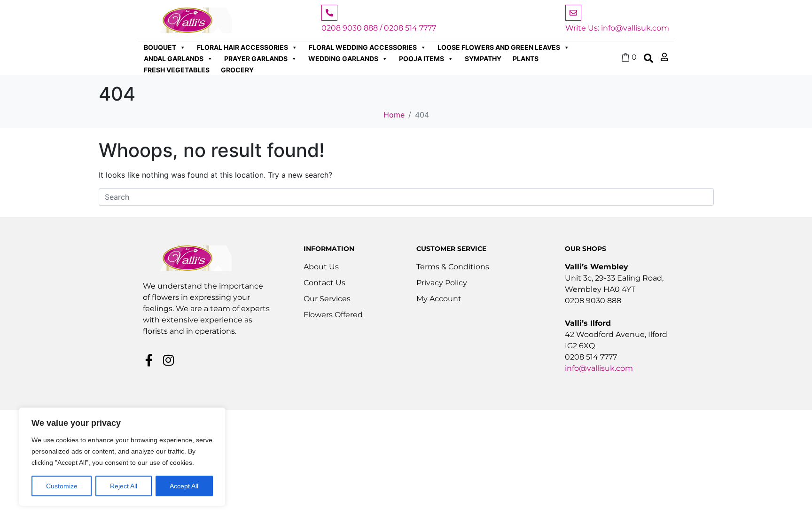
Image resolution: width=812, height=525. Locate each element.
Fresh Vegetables (177, 70)
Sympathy (483, 59)
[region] (122, 456)
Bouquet (160, 47)
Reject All (123, 486)
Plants (526, 59)
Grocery (237, 70)
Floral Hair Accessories (242, 47)
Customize (62, 486)
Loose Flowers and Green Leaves (498, 47)
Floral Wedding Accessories (363, 47)
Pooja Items (421, 59)
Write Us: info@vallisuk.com (617, 28)
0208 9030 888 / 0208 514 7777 (378, 28)
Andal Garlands (173, 59)
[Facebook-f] (149, 360)
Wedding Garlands (343, 59)
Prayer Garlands (256, 59)
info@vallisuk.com (599, 368)
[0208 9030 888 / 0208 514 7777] (329, 13)
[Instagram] (168, 360)
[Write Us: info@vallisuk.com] (573, 13)
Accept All (184, 486)
